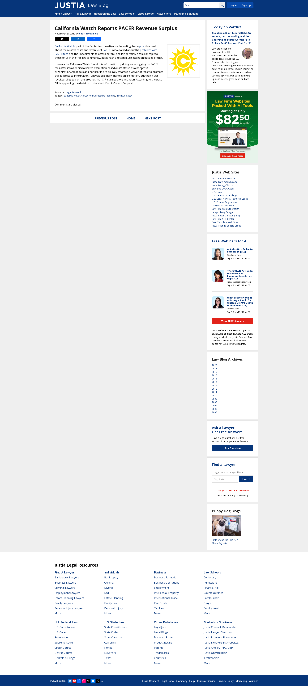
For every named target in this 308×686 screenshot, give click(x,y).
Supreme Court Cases (223, 188)
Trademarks (161, 653)
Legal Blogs (161, 632)
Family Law (110, 603)
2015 (214, 378)
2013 (214, 385)
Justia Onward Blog (215, 653)
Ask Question (233, 448)
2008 (214, 402)
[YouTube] (74, 681)
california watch (72, 95)
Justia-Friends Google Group (226, 225)
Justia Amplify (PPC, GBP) (219, 647)
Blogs (207, 603)
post (142, 46)
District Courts (63, 653)
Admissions (210, 582)
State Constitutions (116, 627)
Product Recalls (163, 642)
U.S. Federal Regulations (224, 202)
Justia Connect (150, 681)
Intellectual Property (166, 593)
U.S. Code (60, 632)
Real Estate (160, 603)
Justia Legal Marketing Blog (226, 215)
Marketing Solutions (186, 13)
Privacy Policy (226, 681)
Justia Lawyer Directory (218, 632)
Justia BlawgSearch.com (224, 181)
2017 (214, 371)
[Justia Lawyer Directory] (102, 681)
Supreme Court (64, 642)
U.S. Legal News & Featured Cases (230, 198)
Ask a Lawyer (83, 13)
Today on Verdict (226, 27)
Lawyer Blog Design (222, 212)
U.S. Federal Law (66, 622)
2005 (214, 412)
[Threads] (88, 681)
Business (160, 572)
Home (130, 118)
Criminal (109, 582)
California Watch (65, 46)
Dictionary (210, 577)
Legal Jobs (160, 627)
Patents (158, 647)
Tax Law (159, 608)
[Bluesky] (93, 681)
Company (181, 681)
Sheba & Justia (219, 543)
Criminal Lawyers (65, 587)
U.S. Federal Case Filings (224, 195)
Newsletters (164, 13)
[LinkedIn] (70, 681)
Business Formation (166, 577)
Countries (160, 658)
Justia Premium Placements (220, 637)
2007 (214, 405)
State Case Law (113, 637)
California (110, 642)
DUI (106, 593)
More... (59, 613)
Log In (233, 5)
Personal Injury (113, 608)
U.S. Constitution (65, 627)
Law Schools (127, 13)
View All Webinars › (232, 321)
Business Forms (163, 637)
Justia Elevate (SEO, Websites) (221, 642)
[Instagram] (84, 681)
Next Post (152, 118)
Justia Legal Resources (223, 178)
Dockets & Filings (65, 658)
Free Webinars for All (230, 241)
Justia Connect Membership (220, 627)
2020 (214, 365)
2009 (214, 398)
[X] (98, 681)
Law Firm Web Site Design (225, 208)
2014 (214, 381)
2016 (214, 375)
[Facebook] (79, 681)
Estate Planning (113, 598)
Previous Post (105, 118)
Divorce (108, 587)
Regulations (62, 637)
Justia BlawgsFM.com (223, 185)
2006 (214, 408)
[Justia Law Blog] (70, 5)
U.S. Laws (217, 192)
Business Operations (166, 582)
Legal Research (73, 92)
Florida (108, 647)
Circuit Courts (63, 647)
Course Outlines (213, 593)
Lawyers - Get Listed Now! (233, 490)
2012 (214, 388)
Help (192, 681)
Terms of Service (206, 681)
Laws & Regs (146, 13)
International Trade (166, 598)
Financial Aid (211, 587)
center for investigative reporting (98, 95)
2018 (214, 368)
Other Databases (166, 622)
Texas (107, 658)
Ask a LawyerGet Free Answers (227, 429)
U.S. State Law (114, 622)
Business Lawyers (65, 582)
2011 (214, 392)
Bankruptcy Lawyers (67, 577)
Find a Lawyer (63, 13)
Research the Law (105, 13)
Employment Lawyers (67, 593)
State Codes (111, 632)
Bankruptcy (111, 577)
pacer (129, 95)
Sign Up (246, 5)
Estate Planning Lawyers (69, 598)
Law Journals (211, 598)
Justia (62, 680)
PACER (107, 50)
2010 (214, 395)
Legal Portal (167, 681)
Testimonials (211, 658)
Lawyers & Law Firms (223, 205)
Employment (161, 587)
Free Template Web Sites (225, 222)
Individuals (112, 572)
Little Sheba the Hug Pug (225, 539)
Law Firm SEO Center (223, 218)
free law (120, 95)
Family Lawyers (64, 603)
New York (110, 653)
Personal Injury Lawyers (69, 608)
